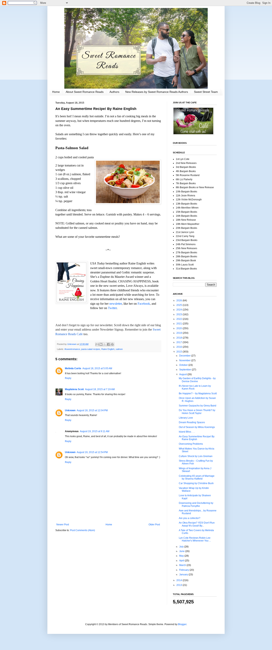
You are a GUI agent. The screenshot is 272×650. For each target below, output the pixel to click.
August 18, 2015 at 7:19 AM (100, 389)
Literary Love (186, 417)
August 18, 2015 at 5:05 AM (97, 368)
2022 (179, 319)
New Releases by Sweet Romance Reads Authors (156, 91)
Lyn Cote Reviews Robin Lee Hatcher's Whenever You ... (195, 539)
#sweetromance (72, 349)
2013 (179, 585)
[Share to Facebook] (109, 344)
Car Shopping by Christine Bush (196, 483)
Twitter (112, 308)
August (183, 374)
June (182, 551)
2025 (179, 305)
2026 (179, 300)
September (185, 369)
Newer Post (62, 524)
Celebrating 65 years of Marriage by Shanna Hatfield (196, 477)
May (181, 555)
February (184, 570)
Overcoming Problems (191, 443)
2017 (179, 342)
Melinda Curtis (73, 368)
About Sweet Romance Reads (85, 91)
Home (56, 91)
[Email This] (97, 344)
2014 (179, 580)
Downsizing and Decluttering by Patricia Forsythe (196, 504)
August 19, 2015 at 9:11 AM (94, 431)
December (185, 355)
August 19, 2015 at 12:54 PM (92, 452)
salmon (119, 349)
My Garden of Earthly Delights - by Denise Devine (197, 380)
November (185, 360)
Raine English (107, 349)
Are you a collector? (189, 518)
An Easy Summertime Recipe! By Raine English (196, 438)
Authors (114, 91)
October (183, 365)
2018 (179, 337)
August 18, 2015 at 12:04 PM (92, 410)
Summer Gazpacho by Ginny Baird (197, 405)
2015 (179, 351)
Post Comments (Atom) (82, 530)
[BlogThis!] (101, 344)
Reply (68, 378)
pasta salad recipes (90, 349)
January (184, 574)
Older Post (154, 524)
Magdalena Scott (74, 389)
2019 (179, 333)
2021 (179, 323)
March (183, 565)
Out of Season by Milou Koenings (197, 427)
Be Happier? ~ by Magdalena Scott (198, 393)
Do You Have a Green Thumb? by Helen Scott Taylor (197, 411)
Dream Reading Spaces (192, 422)
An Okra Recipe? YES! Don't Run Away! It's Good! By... (197, 524)
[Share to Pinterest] (112, 344)
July (181, 546)
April (182, 560)
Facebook (144, 303)
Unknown (70, 410)
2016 (179, 347)
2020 (179, 328)
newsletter (115, 303)
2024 (179, 309)
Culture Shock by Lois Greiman (195, 456)
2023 (179, 314)
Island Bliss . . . (187, 431)
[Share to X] (105, 344)
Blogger (182, 624)
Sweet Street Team (206, 91)
